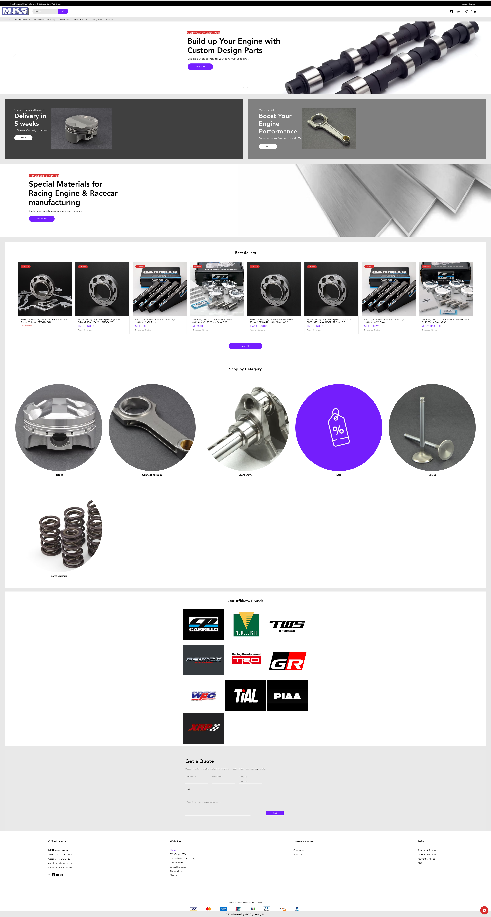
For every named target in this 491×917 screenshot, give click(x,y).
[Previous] (14, 57)
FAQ (420, 863)
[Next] (476, 57)
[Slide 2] (245, 87)
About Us (297, 854)
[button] (474, 11)
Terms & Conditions (427, 854)
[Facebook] (49, 874)
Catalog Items (176, 871)
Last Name (216, 777)
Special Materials (178, 867)
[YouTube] (57, 874)
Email (188, 789)
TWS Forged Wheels (179, 854)
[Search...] (63, 11)
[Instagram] (61, 874)
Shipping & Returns (427, 850)
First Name (190, 777)
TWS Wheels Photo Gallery (183, 858)
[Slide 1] (243, 87)
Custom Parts (176, 862)
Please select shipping (85, 330)
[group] (245, 298)
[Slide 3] (247, 87)
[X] (53, 874)
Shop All (174, 875)
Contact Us (298, 850)
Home (173, 850)
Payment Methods (426, 859)
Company (243, 777)
